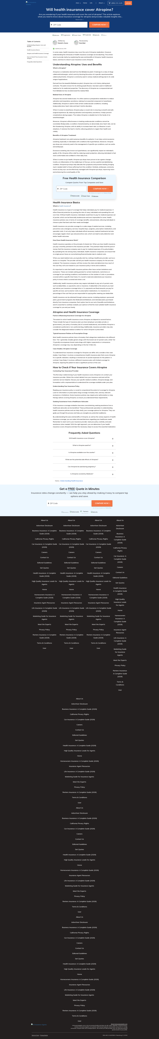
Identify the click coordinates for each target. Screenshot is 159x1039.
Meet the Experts (44, 624)
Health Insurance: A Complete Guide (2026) (120, 591)
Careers (44, 552)
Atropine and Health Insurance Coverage (38, 53)
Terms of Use (105, 29)
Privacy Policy (44, 630)
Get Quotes (44, 568)
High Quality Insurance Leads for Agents (120, 602)
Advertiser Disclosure (44, 525)
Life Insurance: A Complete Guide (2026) (120, 641)
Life (91, 3)
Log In (128, 3)
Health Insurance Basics (33, 50)
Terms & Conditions (44, 643)
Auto (77, 3)
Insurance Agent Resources (44, 603)
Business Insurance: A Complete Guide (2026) (79, 709)
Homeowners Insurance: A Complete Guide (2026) (79, 761)
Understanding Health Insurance (71, 481)
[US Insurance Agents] (35, 3)
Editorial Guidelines (44, 563)
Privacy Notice (44, 1035)
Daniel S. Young (63, 43)
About (101, 3)
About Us (44, 520)
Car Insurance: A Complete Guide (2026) (120, 559)
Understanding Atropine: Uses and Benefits (36, 45)
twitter (36, 1027)
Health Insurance (64, 206)
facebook (33, 1027)
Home (85, 3)
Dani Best (82, 43)
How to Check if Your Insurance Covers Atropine (37, 57)
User (44, 648)
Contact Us (44, 557)
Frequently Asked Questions (34, 62)
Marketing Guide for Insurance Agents (120, 652)
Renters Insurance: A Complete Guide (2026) (120, 674)
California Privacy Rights (44, 539)
